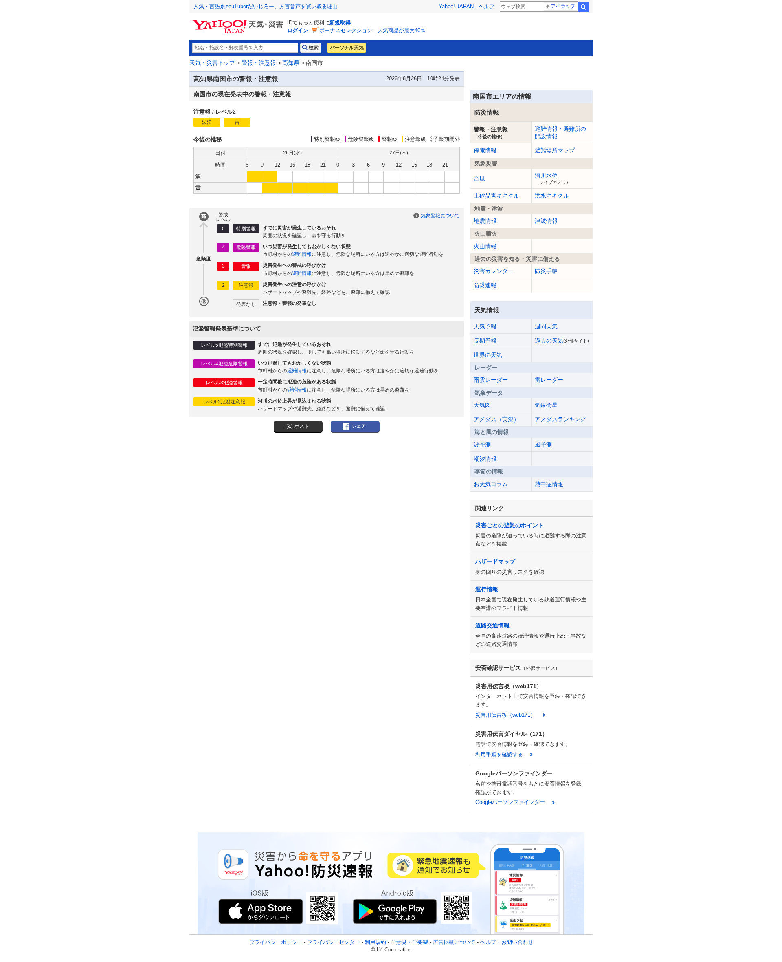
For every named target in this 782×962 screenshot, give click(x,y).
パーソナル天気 (346, 48)
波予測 (482, 444)
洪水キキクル (552, 195)
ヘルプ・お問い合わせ (506, 942)
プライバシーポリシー (275, 942)
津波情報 (546, 221)
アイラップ (563, 6)
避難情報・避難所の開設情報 (560, 132)
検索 (583, 7)
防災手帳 (546, 271)
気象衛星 (546, 405)
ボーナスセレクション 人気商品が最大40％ (372, 30)
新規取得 (340, 23)
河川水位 (553, 178)
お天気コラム (491, 484)
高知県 (290, 62)
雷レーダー (549, 379)
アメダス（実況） (496, 419)
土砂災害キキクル (496, 195)
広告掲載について (454, 942)
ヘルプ (486, 6)
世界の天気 (488, 355)
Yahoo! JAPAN (456, 6)
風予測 (543, 444)
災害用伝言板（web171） (505, 715)
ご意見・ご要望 (409, 942)
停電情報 (485, 150)
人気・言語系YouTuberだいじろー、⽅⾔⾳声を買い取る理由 (265, 6)
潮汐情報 (485, 459)
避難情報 (302, 254)
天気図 (482, 405)
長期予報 (485, 340)
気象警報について (440, 215)
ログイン (297, 30)
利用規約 (375, 942)
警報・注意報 (259, 62)
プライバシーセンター (333, 942)
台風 (479, 178)
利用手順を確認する (499, 754)
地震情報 (485, 221)
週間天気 (546, 326)
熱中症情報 (549, 484)
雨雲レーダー (491, 379)
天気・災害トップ (212, 62)
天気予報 (485, 326)
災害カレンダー (494, 271)
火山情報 (485, 246)
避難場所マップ (555, 150)
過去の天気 (562, 340)
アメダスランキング (560, 419)
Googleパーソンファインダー (510, 802)
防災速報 (485, 285)
